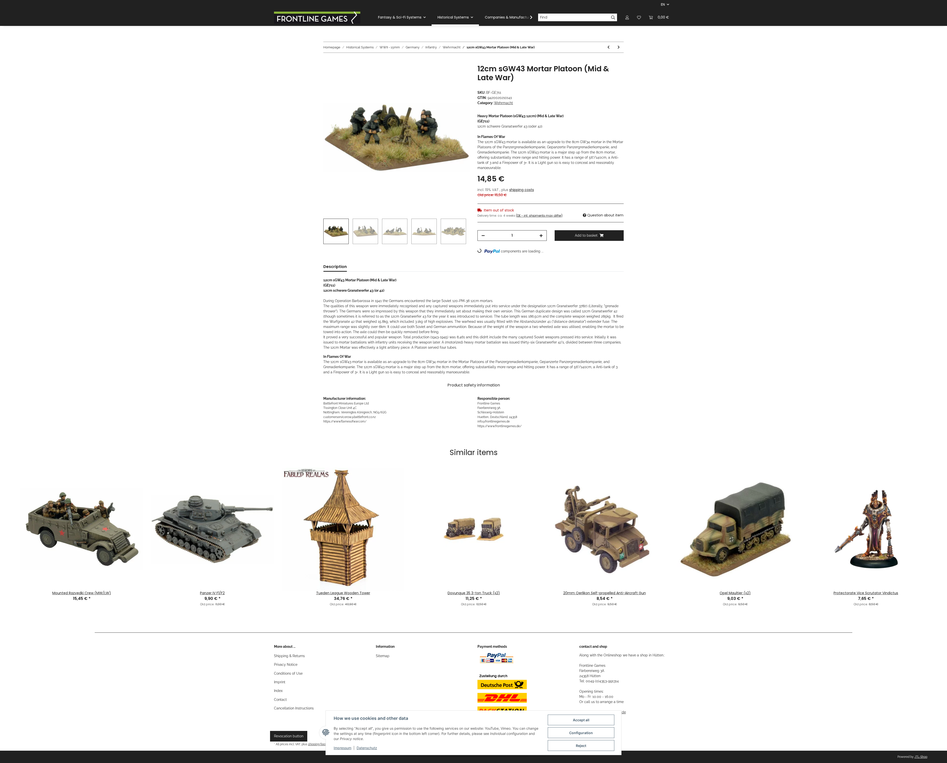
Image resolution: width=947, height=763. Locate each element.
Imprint (279, 682)
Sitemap (382, 656)
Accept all (581, 720)
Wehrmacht (503, 103)
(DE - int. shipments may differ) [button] (539, 215)
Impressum (342, 748)
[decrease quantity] (483, 235)
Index (278, 691)
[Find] (613, 17)
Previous (10, 518)
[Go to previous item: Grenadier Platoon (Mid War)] (608, 47)
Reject (581, 746)
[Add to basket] (327, 61)
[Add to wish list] (459, 73)
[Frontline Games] (317, 17)
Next (937, 518)
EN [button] (663, 4)
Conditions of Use (288, 673)
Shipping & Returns (289, 656)
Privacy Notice (285, 665)
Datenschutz (367, 748)
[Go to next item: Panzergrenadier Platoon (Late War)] (619, 47)
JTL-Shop (920, 757)
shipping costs (521, 189)
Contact (280, 700)
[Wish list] (639, 17)
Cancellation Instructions (294, 708)
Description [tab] (335, 266)
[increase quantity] (541, 235)
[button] (627, 17)
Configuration (581, 733)
